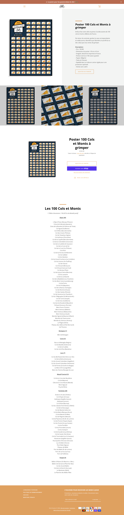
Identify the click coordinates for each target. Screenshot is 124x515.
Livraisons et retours (30, 490)
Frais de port (80, 153)
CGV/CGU (26, 495)
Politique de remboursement (32, 492)
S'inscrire (95, 499)
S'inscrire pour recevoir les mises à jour (82, 490)
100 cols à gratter (64, 508)
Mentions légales (29, 497)
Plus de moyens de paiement (82, 172)
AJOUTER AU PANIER (84, 71)
